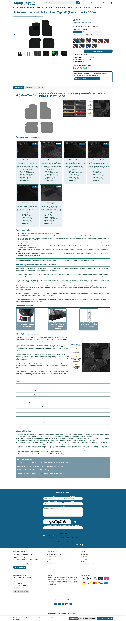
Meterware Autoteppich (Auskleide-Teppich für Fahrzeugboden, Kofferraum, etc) (25, 324)
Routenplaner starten (22, 591)
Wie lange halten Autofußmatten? (26, 414)
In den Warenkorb (98, 51)
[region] (42, 37)
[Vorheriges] (14, 34)
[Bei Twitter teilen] (77, 68)
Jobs (84, 561)
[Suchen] (78, 2)
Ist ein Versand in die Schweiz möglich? (28, 390)
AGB (54, 537)
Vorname (53, 496)
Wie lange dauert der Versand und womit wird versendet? (32, 386)
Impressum (52, 563)
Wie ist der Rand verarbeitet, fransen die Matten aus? (31, 426)
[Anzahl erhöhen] (81, 51)
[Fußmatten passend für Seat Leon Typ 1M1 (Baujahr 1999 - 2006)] (42, 34)
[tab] (18, 87)
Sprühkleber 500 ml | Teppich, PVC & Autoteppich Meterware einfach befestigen (88, 324)
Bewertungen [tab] (40, 87)
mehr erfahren (52, 584)
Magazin (85, 556)
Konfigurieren (74, 618)
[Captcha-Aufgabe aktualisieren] (74, 521)
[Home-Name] (14, 7)
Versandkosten (59, 611)
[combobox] (59, 2)
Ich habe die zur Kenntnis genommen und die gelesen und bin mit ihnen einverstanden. (64, 536)
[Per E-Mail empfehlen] (87, 68)
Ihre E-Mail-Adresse (53, 501)
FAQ (50, 561)
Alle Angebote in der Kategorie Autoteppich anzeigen (28, 16)
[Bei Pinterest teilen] (81, 68)
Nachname (73, 496)
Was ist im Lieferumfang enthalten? (27, 398)
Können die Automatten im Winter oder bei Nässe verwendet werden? (35, 418)
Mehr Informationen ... (18, 619)
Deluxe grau (100, 35)
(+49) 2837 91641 (19, 557)
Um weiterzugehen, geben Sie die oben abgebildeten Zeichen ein (63, 525)
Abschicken (78, 544)
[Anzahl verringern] (74, 51)
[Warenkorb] (111, 2)
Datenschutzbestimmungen (60, 536)
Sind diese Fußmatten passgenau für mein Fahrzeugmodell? (33, 402)
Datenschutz (52, 556)
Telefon (73, 501)
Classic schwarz (97, 31)
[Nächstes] (69, 34)
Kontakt (85, 559)
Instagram (45, 473)
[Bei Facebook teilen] (74, 68)
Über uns (85, 554)
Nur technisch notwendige (87, 618)
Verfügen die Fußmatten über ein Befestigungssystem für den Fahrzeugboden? (38, 406)
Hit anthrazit (86, 31)
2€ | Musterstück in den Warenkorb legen (87, 79)
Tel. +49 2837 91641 (40, 466)
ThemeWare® (75, 613)
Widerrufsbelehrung (88, 563)
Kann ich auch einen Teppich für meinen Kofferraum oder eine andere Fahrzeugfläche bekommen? (43, 410)
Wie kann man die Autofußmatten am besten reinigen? (32, 422)
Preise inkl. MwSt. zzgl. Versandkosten (82, 22)
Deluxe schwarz (90, 35)
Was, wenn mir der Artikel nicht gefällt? (28, 394)
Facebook (37, 473)
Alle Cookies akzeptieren (105, 618)
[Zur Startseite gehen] (24, 3)
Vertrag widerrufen (20, 567)
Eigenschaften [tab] (29, 87)
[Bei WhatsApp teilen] (84, 68)
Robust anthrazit (78, 35)
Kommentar (63, 506)
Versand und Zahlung (55, 554)
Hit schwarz (77, 31)
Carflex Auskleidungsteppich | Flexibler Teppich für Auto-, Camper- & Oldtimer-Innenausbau (57, 325)
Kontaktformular (27, 564)
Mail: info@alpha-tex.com (25, 466)
